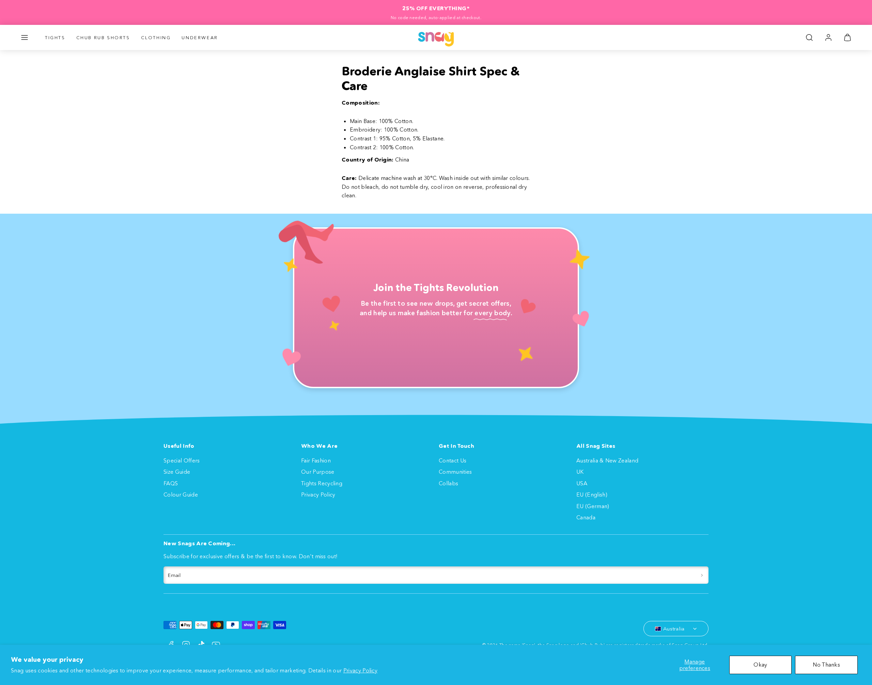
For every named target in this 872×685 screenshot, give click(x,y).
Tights (55, 37)
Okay (760, 664)
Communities (455, 471)
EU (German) (592, 506)
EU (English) (591, 494)
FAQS (171, 483)
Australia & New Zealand (607, 460)
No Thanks (826, 664)
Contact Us (452, 460)
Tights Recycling (321, 483)
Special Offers (182, 460)
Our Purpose (317, 471)
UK (580, 471)
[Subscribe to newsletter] (701, 575)
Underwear (200, 37)
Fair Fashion (316, 460)
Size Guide (177, 471)
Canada (585, 517)
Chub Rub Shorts (103, 37)
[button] (24, 37)
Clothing (156, 37)
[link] (828, 37)
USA (581, 483)
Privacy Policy (360, 670)
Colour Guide (181, 494)
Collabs (448, 483)
